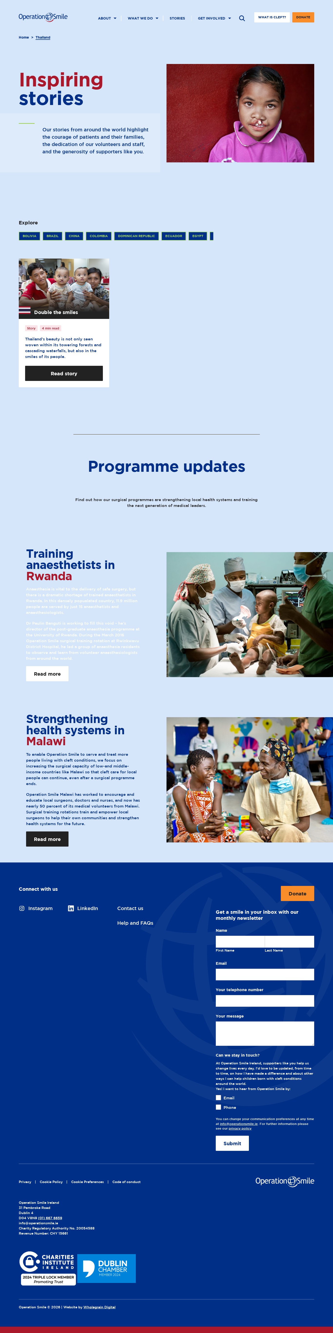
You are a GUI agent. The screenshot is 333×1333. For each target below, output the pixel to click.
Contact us (130, 908)
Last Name (274, 950)
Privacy (25, 1182)
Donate (303, 18)
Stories (177, 18)
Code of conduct (126, 1182)
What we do (140, 18)
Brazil (53, 236)
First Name (225, 950)
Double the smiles (56, 312)
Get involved (211, 18)
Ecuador (173, 236)
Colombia (99, 236)
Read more (47, 673)
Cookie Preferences (87, 1182)
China (74, 236)
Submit (232, 1143)
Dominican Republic (136, 236)
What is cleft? (272, 17)
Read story (64, 373)
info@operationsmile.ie (239, 1123)
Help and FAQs (135, 922)
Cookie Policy (51, 1182)
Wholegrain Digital (99, 1307)
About (104, 18)
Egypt (197, 236)
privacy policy (240, 1128)
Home (24, 37)
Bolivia (29, 236)
